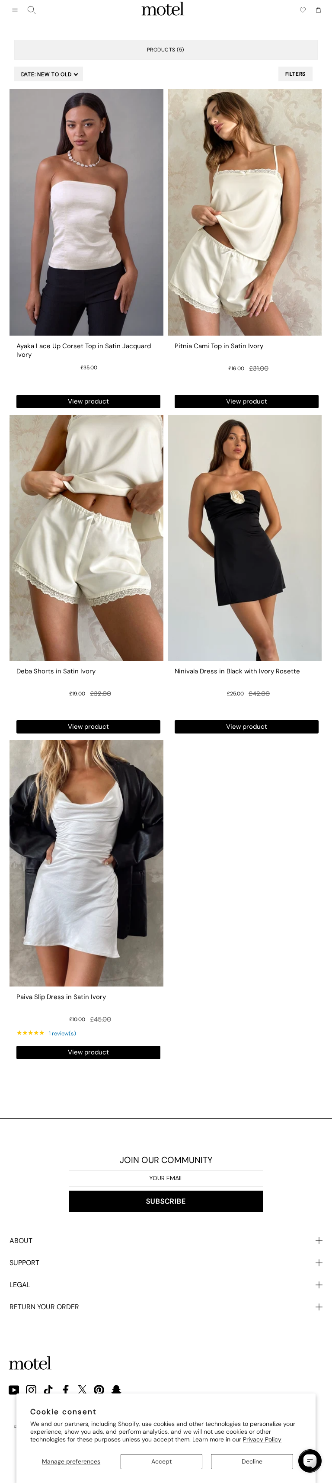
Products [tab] (164, 49)
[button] (48, 74)
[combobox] (31, 10)
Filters (295, 73)
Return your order (44, 1306)
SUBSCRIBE (166, 1201)
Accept (161, 1461)
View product (88, 401)
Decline (252, 1461)
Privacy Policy (262, 1439)
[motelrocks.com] (163, 10)
